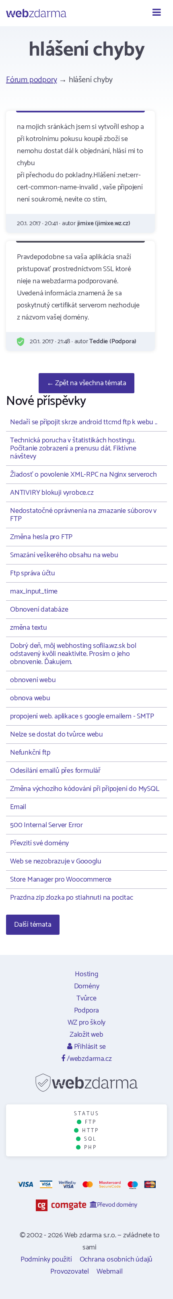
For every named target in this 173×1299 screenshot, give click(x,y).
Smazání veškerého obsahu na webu (64, 555)
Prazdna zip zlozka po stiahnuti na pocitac (71, 898)
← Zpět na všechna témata (86, 383)
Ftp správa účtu (32, 573)
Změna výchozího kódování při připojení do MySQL (84, 789)
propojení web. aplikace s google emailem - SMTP (82, 716)
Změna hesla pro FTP (41, 537)
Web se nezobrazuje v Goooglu (55, 861)
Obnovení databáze (39, 610)
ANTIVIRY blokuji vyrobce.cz (52, 493)
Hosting (86, 974)
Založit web (86, 1035)
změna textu (28, 628)
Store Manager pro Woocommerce (60, 880)
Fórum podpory (31, 80)
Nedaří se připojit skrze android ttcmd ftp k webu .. (83, 422)
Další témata (32, 925)
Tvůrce (86, 998)
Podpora (86, 1010)
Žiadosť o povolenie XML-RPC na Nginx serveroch (83, 475)
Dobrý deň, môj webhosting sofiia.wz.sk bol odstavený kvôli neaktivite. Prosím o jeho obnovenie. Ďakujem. (73, 654)
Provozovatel (69, 1272)
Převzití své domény (39, 843)
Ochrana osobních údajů (116, 1259)
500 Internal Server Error (46, 825)
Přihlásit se (89, 1047)
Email (18, 807)
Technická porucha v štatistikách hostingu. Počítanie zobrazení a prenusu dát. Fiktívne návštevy (73, 448)
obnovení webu (33, 680)
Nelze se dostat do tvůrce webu (56, 734)
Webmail (110, 1272)
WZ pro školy (87, 1023)
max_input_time (34, 591)
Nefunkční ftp (30, 753)
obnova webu (30, 698)
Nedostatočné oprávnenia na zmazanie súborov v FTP (83, 515)
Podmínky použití (46, 1259)
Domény (86, 986)
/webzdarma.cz (88, 1059)
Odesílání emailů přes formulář (55, 771)
